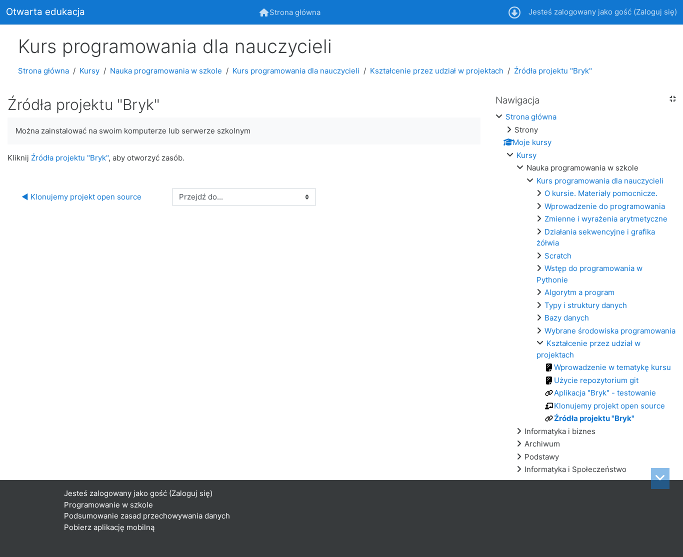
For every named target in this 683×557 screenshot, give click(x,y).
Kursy (90, 71)
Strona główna (43, 71)
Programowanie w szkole (108, 505)
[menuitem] (290, 12)
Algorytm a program (579, 292)
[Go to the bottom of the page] (660, 478)
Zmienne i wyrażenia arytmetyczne (606, 219)
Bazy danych (566, 317)
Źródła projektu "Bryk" (553, 71)
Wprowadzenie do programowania (604, 206)
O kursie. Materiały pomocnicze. (601, 193)
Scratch (558, 255)
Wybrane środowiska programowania (610, 331)
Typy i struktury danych (585, 305)
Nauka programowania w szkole (166, 71)
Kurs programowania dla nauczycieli (296, 71)
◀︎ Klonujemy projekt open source (82, 197)
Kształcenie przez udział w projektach (437, 71)
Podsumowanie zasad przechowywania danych (147, 515)
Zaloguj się (655, 11)
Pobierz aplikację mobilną (109, 527)
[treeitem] (586, 294)
